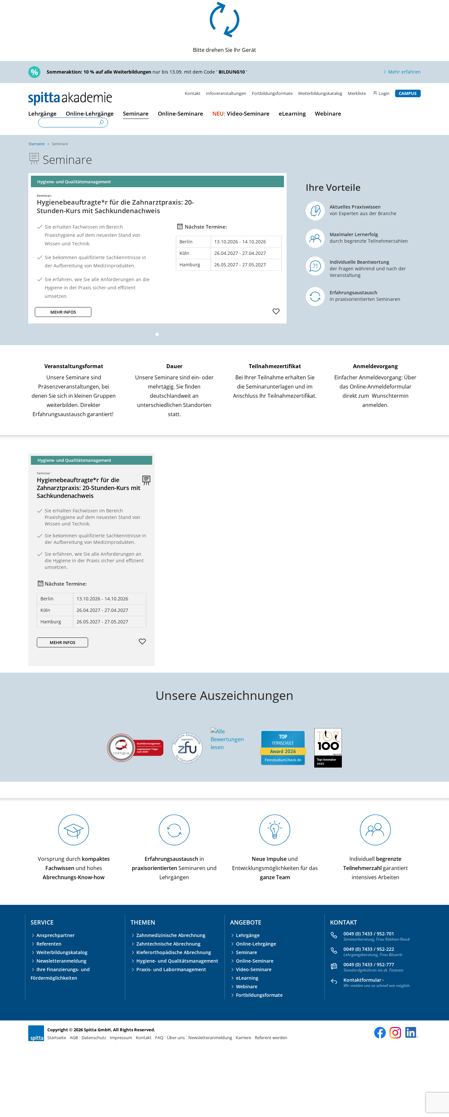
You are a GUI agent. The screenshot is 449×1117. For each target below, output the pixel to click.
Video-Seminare (254, 969)
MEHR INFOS (63, 312)
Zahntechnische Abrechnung (168, 944)
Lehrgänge (248, 935)
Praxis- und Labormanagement (171, 969)
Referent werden (271, 1037)
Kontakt (193, 93)
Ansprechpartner (55, 935)
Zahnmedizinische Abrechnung (170, 935)
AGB (74, 1037)
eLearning (247, 978)
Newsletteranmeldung (61, 961)
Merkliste (357, 93)
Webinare (246, 986)
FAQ (159, 1037)
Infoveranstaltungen (226, 93)
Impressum (121, 1037)
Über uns (176, 1037)
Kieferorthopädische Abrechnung (173, 952)
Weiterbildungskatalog (320, 93)
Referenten (48, 944)
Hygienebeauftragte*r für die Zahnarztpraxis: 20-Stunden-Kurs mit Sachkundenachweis (88, 488)
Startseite (37, 143)
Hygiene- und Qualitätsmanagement (177, 961)
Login (384, 93)
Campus (407, 93)
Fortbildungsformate (272, 93)
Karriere (243, 1037)
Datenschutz (94, 1037)
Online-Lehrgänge (256, 944)
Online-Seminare (254, 961)
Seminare (60, 143)
